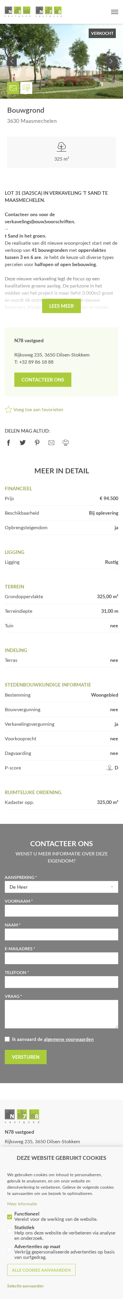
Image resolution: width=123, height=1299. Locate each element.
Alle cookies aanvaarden (41, 1270)
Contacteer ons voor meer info (42, 380)
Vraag (12, 996)
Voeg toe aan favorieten (38, 409)
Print (65, 442)
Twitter (22, 442)
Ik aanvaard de (53, 1039)
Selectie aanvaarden (25, 1285)
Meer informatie (22, 1203)
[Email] (51, 442)
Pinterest (37, 442)
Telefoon (15, 972)
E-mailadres (19, 948)
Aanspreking (19, 877)
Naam (11, 924)
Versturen (25, 1057)
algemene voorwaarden (69, 1039)
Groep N (33, 12)
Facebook (8, 442)
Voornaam (17, 901)
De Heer (19, 887)
